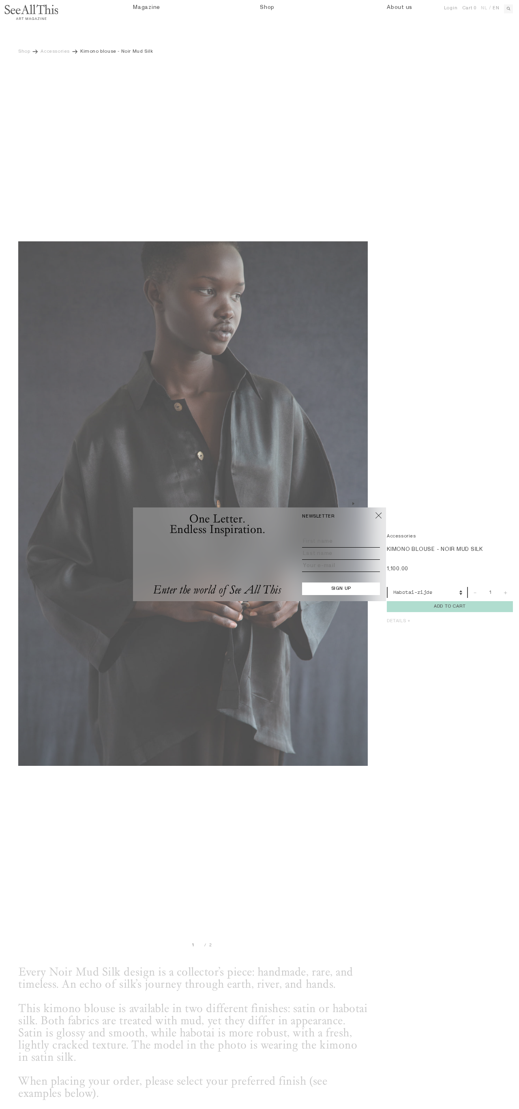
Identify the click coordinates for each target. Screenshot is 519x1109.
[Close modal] (378, 515)
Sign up (341, 589)
